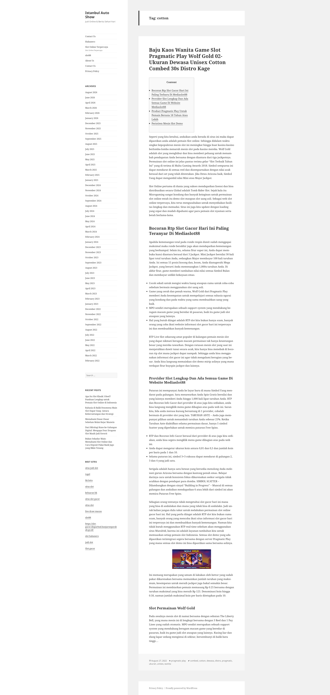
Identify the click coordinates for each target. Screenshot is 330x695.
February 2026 (92, 113)
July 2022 (89, 334)
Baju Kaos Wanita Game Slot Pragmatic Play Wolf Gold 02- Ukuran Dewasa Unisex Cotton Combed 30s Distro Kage (187, 59)
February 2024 (92, 236)
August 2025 (91, 144)
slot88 (88, 55)
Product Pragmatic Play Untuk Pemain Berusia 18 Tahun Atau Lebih (170, 115)
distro (218, 660)
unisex (160, 663)
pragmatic (227, 660)
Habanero (90, 41)
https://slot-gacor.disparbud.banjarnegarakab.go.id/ (101, 526)
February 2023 (92, 298)
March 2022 (91, 355)
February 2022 (92, 360)
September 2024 (93, 200)
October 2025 (91, 133)
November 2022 (93, 314)
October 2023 (91, 257)
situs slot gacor (92, 499)
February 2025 (92, 174)
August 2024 (91, 205)
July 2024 (89, 211)
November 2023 (93, 252)
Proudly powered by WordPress (181, 688)
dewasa (210, 660)
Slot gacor (90, 548)
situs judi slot (91, 468)
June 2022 (90, 340)
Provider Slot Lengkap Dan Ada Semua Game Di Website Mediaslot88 (170, 103)
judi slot (89, 542)
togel (87, 474)
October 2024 (91, 195)
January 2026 (91, 118)
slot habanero (92, 536)
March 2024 (91, 231)
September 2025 (93, 138)
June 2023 (90, 278)
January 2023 (91, 303)
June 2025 (90, 154)
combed (194, 660)
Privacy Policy (92, 71)
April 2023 (90, 288)
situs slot (89, 486)
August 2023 (91, 267)
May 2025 (90, 159)
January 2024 (91, 242)
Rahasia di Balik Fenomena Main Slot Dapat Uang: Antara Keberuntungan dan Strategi (101, 410)
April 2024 (90, 226)
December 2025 (93, 123)
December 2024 (93, 185)
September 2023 (93, 262)
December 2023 (93, 247)
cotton (202, 660)
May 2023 (90, 283)
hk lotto (89, 480)
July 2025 (89, 149)
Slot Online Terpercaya (96, 48)
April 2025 (90, 164)
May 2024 (90, 221)
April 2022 (90, 350)
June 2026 (90, 97)
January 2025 (91, 180)
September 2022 (93, 324)
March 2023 (91, 293)
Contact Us (90, 36)
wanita (167, 663)
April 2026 (90, 102)
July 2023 (89, 273)
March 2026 (91, 107)
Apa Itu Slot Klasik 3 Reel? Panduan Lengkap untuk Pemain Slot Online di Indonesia (101, 399)
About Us (89, 60)
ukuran (152, 663)
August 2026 (91, 92)
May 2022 (90, 345)
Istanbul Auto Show (97, 14)
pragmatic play (178, 660)
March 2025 (91, 169)
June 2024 (90, 216)
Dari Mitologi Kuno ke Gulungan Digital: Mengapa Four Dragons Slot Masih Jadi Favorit (101, 430)
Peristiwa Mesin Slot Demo (167, 123)
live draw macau (93, 511)
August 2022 (91, 329)
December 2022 (93, 309)
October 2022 (91, 319)
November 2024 (93, 190)
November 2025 (93, 128)
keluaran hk (91, 492)
